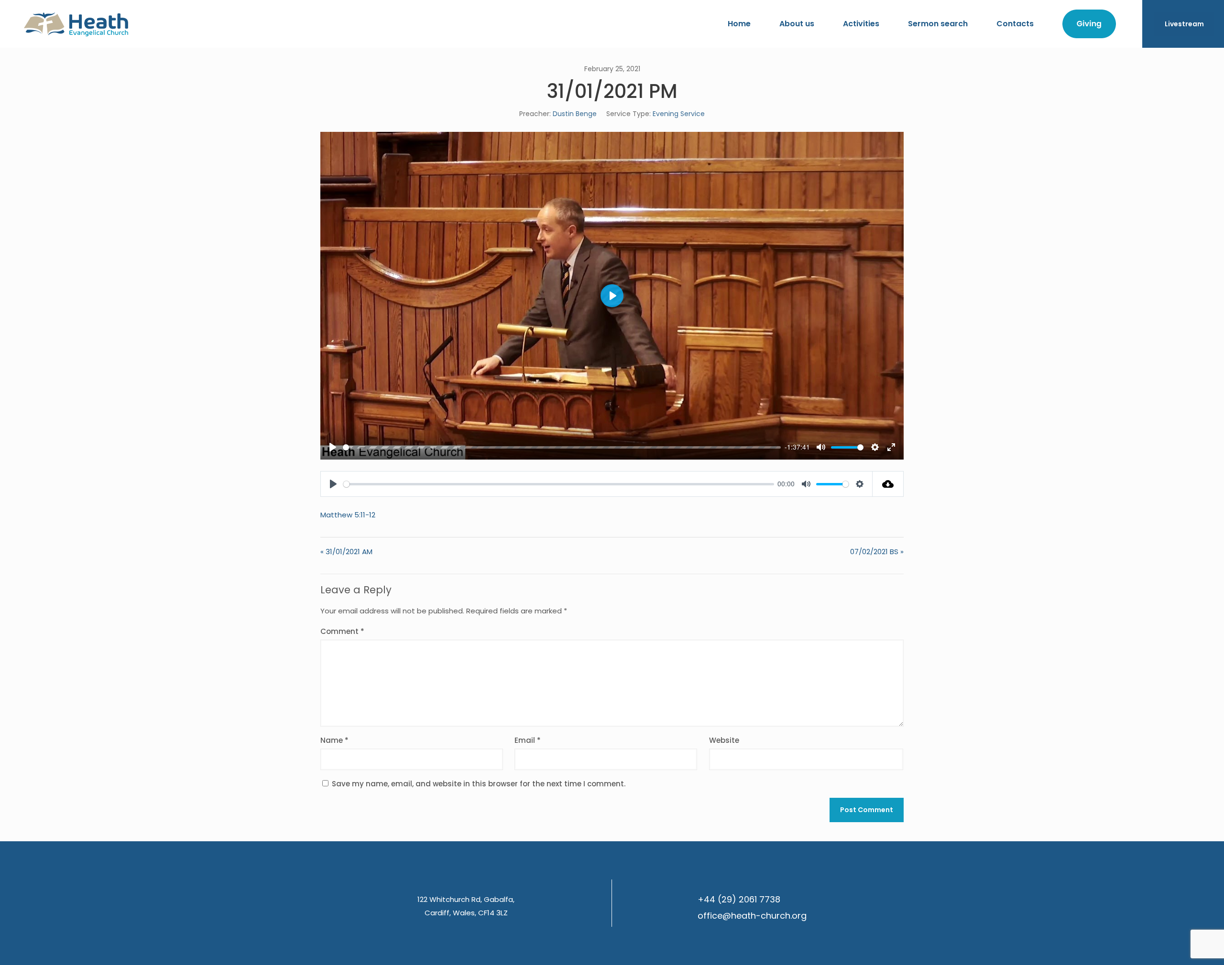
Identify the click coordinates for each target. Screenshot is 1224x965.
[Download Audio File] (888, 484)
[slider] (562, 447)
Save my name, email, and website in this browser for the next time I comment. (478, 784)
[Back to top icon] (1178, 945)
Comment (342, 631)
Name (334, 740)
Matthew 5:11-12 (347, 515)
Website (724, 740)
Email (527, 740)
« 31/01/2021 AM (346, 552)
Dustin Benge (575, 113)
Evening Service (679, 113)
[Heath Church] (76, 24)
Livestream (1184, 24)
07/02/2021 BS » (877, 552)
